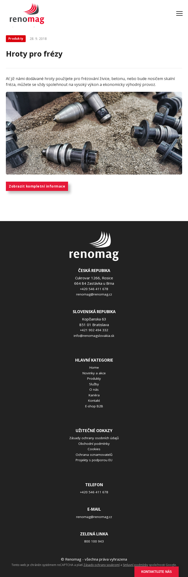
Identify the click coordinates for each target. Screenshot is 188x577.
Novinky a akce (94, 373)
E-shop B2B (94, 406)
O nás (94, 389)
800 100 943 (94, 541)
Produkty (94, 378)
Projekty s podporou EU (94, 460)
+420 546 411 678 (94, 289)
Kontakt (94, 400)
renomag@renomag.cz (94, 294)
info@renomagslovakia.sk (94, 335)
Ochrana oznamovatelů (94, 454)
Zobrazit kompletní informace (37, 186)
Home (94, 367)
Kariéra (94, 395)
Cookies (94, 449)
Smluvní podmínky (135, 565)
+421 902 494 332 (94, 330)
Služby (94, 384)
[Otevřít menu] (179, 13)
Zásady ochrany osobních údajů (94, 438)
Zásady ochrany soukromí (101, 565)
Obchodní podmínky (94, 443)
